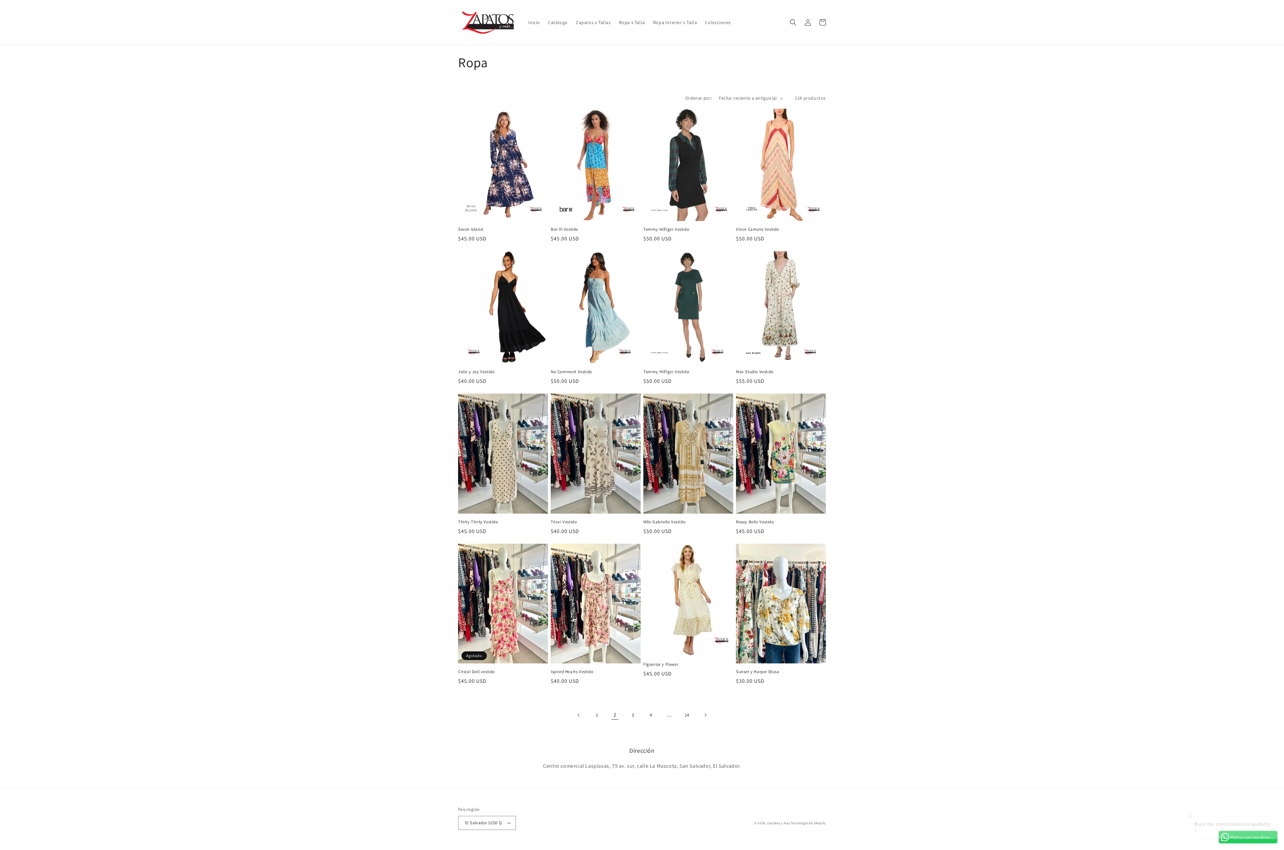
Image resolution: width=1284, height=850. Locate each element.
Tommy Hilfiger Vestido (666, 229)
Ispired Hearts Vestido (572, 671)
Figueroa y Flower (660, 664)
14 (687, 715)
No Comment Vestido (571, 372)
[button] (793, 22)
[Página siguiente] (705, 715)
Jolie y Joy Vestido (476, 372)
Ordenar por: (698, 98)
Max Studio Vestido (755, 372)
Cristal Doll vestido (476, 671)
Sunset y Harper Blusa (757, 671)
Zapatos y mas (778, 823)
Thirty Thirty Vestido (478, 522)
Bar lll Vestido (564, 229)
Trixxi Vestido (564, 522)
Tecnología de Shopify (808, 823)
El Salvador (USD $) (484, 823)
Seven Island (470, 229)
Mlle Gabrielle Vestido (664, 522)
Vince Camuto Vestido (757, 229)
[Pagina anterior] (578, 715)
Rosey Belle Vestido (755, 522)
